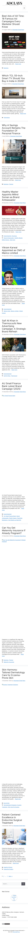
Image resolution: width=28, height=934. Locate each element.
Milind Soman (5, 240)
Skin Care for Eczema (13, 807)
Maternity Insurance (9, 662)
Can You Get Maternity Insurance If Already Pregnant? (13, 530)
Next (10, 876)
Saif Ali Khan (7, 375)
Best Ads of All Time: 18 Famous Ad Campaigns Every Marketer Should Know (13, 21)
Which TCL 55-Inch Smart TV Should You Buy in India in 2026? (13, 78)
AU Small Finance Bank (10, 516)
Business (6, 68)
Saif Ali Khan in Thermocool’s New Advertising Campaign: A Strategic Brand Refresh (14, 326)
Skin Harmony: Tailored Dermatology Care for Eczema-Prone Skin (13, 673)
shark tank (12, 240)
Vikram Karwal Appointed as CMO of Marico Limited (13, 250)
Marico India (7, 311)
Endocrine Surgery (8, 869)
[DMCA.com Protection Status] (6, 924)
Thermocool (14, 375)
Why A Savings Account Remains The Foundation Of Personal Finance (13, 129)
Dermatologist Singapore (10, 805)
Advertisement (7, 236)
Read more (18, 64)
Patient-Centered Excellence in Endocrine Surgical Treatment (12, 818)
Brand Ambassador (9, 238)
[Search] (23, 883)
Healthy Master (18, 238)
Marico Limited (14, 311)
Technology (7, 117)
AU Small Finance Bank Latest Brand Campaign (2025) (12, 386)
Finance (11, 184)
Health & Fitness (8, 867)
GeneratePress (16, 932)
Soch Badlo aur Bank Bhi (14, 520)
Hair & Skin (6, 803)
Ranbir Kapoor (13, 518)
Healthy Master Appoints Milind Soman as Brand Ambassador (10, 195)
